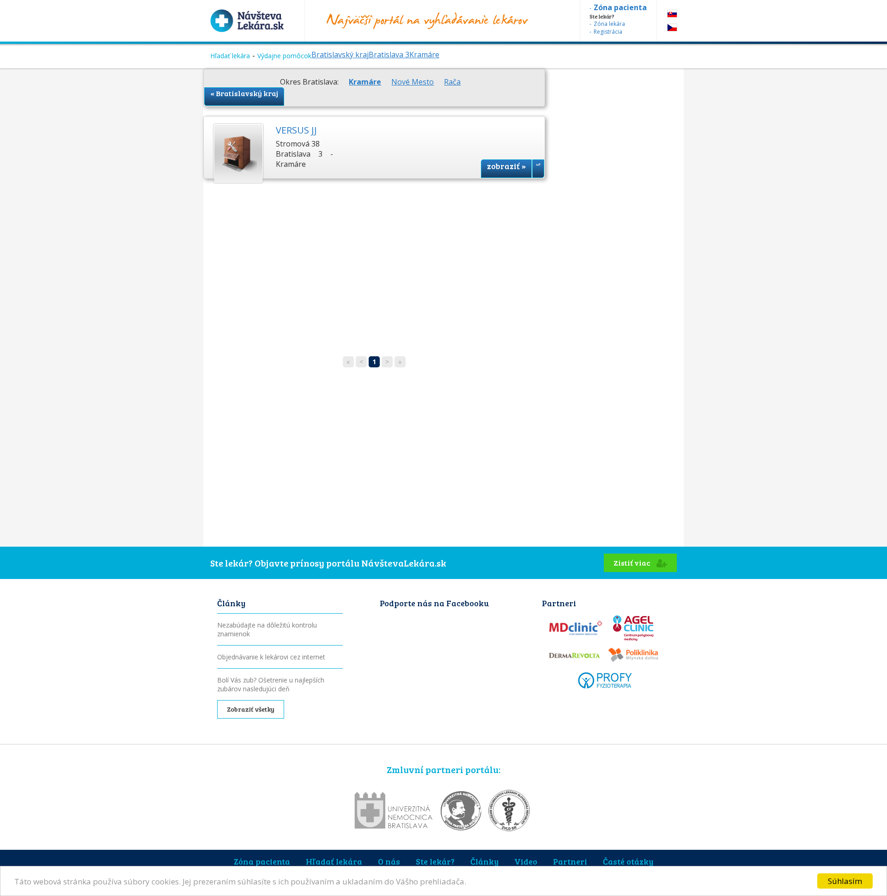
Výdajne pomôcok (284, 55)
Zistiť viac (633, 562)
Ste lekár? (435, 861)
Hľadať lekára (230, 55)
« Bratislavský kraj (244, 93)
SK (672, 14)
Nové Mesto (412, 82)
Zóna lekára (609, 24)
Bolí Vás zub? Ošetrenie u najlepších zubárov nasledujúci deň (270, 684)
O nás (389, 861)
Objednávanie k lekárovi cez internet (271, 656)
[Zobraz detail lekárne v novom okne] (538, 168)
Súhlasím (845, 881)
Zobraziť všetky (250, 709)
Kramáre (424, 54)
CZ (672, 27)
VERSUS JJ (296, 130)
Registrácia (608, 32)
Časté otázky (628, 861)
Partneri (570, 861)
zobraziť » (506, 165)
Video (525, 861)
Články (484, 861)
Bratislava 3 (389, 54)
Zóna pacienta (262, 861)
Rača (452, 82)
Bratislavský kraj (340, 54)
